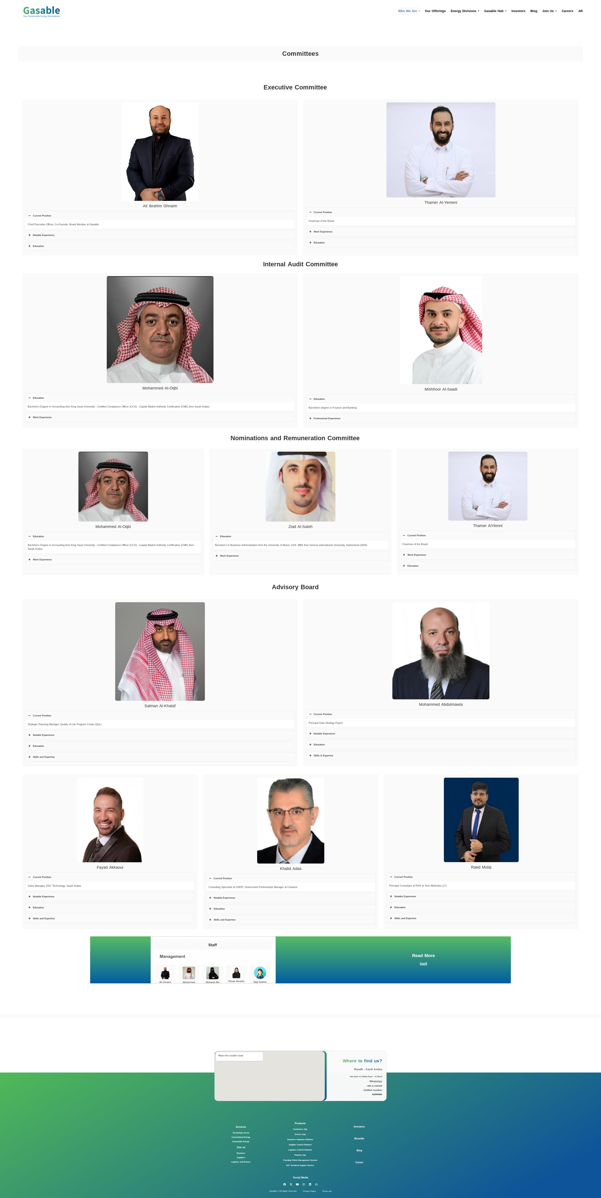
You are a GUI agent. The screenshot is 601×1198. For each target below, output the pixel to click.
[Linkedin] (310, 1184)
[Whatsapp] (316, 1184)
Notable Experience (43, 235)
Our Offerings (435, 11)
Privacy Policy (309, 1191)
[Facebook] (284, 1184)
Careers (567, 11)
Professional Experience (327, 418)
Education (38, 246)
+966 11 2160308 (374, 1086)
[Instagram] (303, 1184)
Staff (423, 964)
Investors (518, 11)
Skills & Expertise (323, 755)
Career (359, 1162)
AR (580, 11)
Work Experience (323, 232)
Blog (533, 11)
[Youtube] (297, 1184)
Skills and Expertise (44, 757)
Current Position (42, 216)
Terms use (327, 1191)
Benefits (359, 1138)
